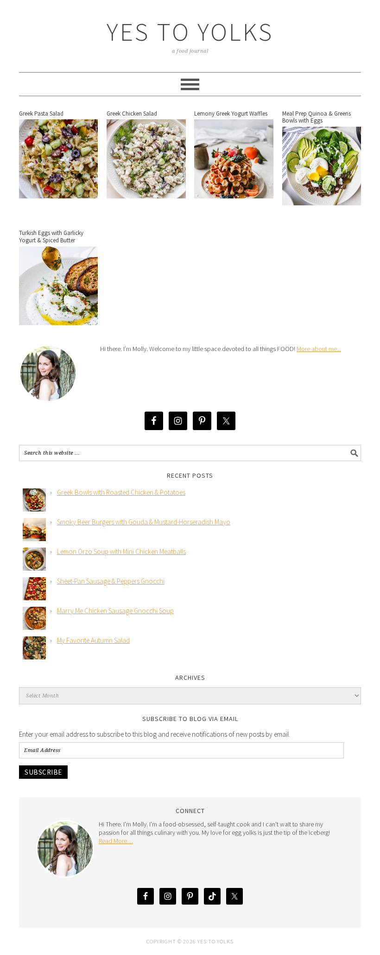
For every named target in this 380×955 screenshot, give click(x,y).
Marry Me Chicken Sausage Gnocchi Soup (115, 610)
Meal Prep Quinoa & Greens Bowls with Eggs (316, 117)
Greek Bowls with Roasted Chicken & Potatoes (121, 492)
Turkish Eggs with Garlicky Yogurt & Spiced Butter (51, 236)
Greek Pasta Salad (41, 113)
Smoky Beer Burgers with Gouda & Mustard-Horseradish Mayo (143, 522)
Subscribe (43, 772)
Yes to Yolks (190, 32)
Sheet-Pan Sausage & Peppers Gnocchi (111, 581)
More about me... (319, 349)
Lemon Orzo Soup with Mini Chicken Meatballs (121, 551)
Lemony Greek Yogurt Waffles (230, 113)
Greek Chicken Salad (132, 113)
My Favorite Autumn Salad (93, 640)
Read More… (116, 841)
